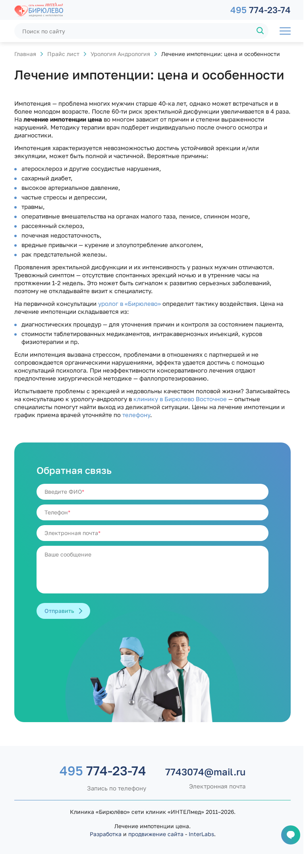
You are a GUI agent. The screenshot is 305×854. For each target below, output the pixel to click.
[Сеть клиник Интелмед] (118, 10)
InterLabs (201, 834)
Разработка (106, 834)
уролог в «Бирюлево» (129, 303)
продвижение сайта (155, 834)
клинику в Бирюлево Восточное (180, 398)
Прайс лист (63, 53)
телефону (136, 414)
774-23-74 (260, 9)
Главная (25, 53)
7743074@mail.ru (205, 771)
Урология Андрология (120, 53)
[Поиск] (260, 31)
